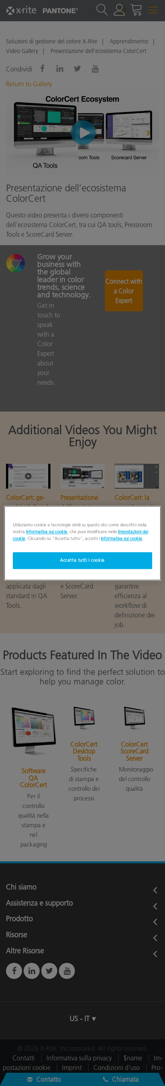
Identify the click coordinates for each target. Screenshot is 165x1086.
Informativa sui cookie (46, 531)
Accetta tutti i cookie (82, 560)
